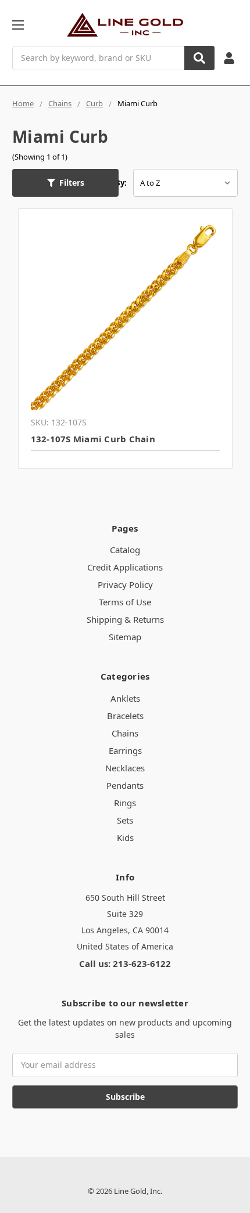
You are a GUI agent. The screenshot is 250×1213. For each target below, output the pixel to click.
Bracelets (125, 715)
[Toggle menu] (18, 25)
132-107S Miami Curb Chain (93, 439)
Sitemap (125, 636)
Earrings (125, 750)
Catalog (125, 549)
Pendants (125, 785)
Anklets (125, 698)
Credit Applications (125, 567)
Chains (125, 733)
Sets (125, 820)
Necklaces (125, 768)
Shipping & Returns (125, 619)
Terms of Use (125, 602)
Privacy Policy (125, 584)
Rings (125, 802)
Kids (125, 837)
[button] (65, 183)
